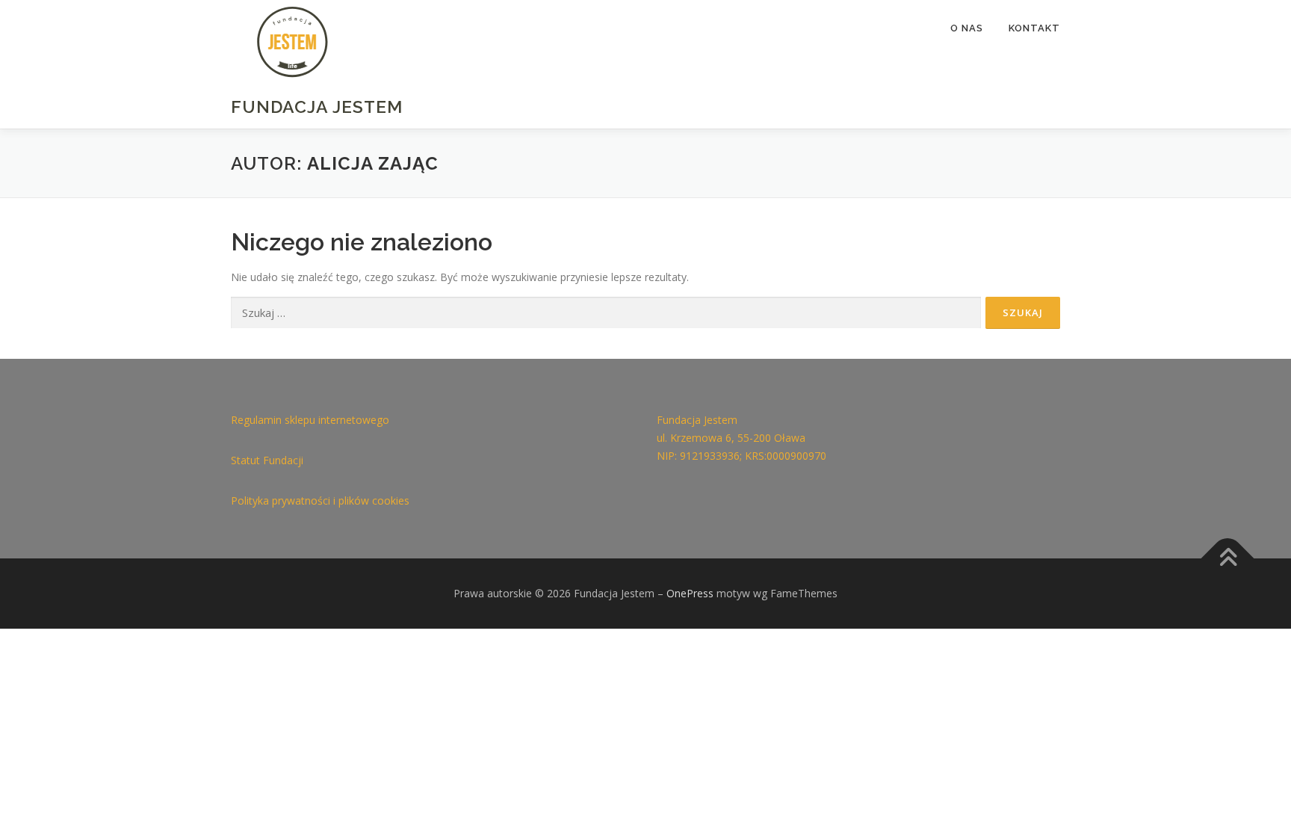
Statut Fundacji (267, 460)
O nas (966, 28)
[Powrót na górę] (1227, 558)
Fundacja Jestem (317, 106)
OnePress (689, 593)
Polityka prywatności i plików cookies (320, 500)
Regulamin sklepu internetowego (310, 420)
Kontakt (1034, 28)
